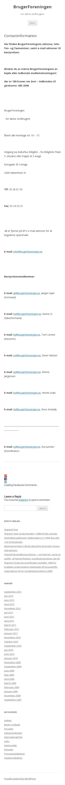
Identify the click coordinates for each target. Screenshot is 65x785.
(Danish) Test (11, 529)
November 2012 (12, 608)
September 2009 (12, 666)
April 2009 (9, 679)
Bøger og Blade (12, 724)
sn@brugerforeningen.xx (27, 355)
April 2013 (9, 604)
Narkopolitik (10, 745)
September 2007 (12, 699)
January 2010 (11, 658)
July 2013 (8, 595)
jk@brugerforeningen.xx (26, 293)
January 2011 (11, 633)
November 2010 (12, 637)
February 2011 (11, 629)
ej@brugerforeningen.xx (26, 446)
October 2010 (11, 641)
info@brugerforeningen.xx (27, 251)
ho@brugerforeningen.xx (27, 314)
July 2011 (8, 612)
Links (7, 741)
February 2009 (11, 687)
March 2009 (10, 683)
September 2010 (12, 645)
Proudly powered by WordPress (20, 778)
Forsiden (8, 728)
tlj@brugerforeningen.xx (26, 334)
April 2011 (9, 620)
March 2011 (10, 625)
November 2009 (12, 662)
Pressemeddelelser (14, 753)
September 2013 (12, 591)
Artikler (8, 720)
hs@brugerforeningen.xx (27, 392)
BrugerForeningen (32, 7)
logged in (23, 500)
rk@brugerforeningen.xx (26, 409)
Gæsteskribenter (13, 732)
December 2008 (12, 695)
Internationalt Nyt (13, 737)
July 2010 (8, 649)
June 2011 (9, 616)
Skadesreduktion (13, 757)
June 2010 (9, 654)
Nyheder (8, 749)
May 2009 (9, 674)
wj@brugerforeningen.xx (27, 372)
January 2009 (11, 691)
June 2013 (9, 600)
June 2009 (9, 670)
